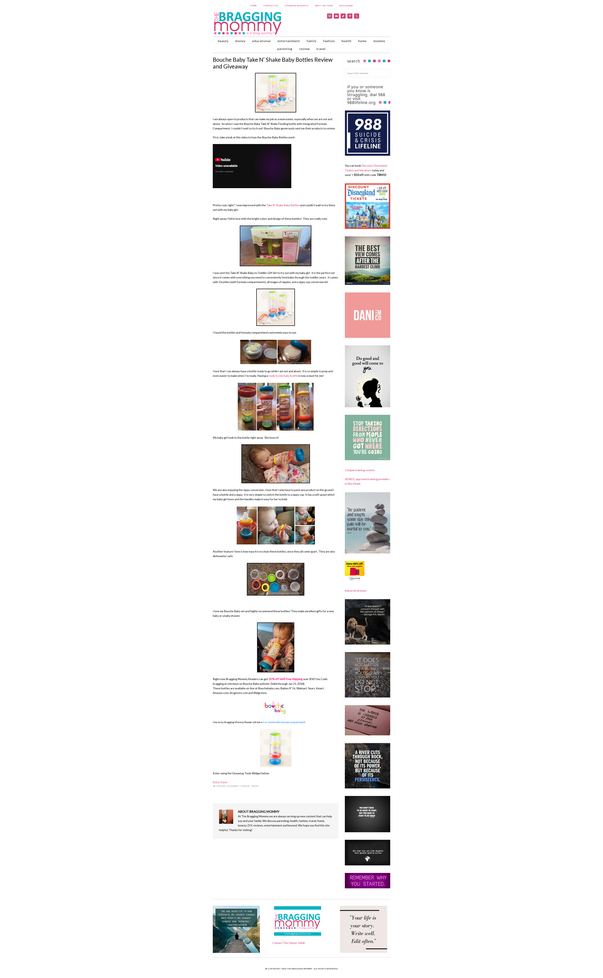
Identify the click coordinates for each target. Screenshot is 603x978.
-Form (223, 782)
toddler (244, 786)
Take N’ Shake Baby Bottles (283, 205)
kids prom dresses (356, 590)
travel (255, 786)
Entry (216, 782)
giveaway (232, 786)
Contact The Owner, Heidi (288, 943)
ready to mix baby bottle (283, 375)
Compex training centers (360, 470)
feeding (221, 786)
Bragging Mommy (248, 23)
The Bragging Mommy (299, 968)
